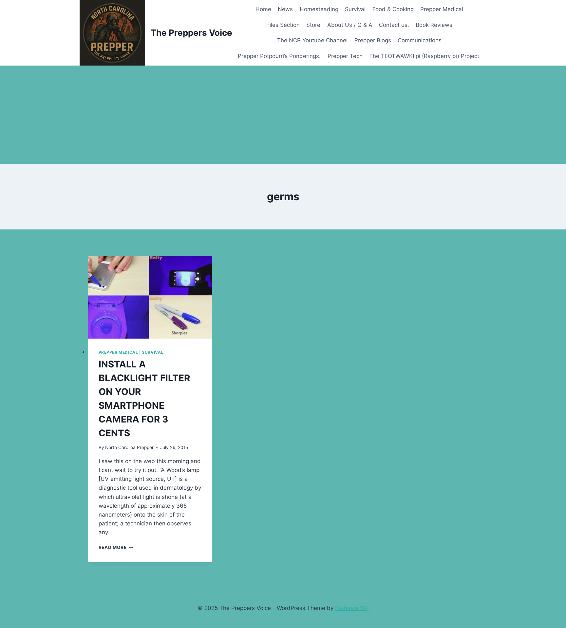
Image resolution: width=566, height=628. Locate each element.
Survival (355, 9)
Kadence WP (352, 608)
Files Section (283, 25)
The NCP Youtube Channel (312, 40)
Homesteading (319, 9)
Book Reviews (434, 25)
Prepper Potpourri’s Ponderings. (279, 56)
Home (263, 9)
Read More (116, 547)
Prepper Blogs (372, 40)
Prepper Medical (441, 9)
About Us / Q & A (349, 25)
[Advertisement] (283, 115)
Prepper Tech (345, 56)
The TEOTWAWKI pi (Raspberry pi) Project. (425, 56)
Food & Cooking (393, 9)
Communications (420, 40)
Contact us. (394, 25)
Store (313, 25)
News (285, 9)
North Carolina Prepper (129, 447)
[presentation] (150, 297)
